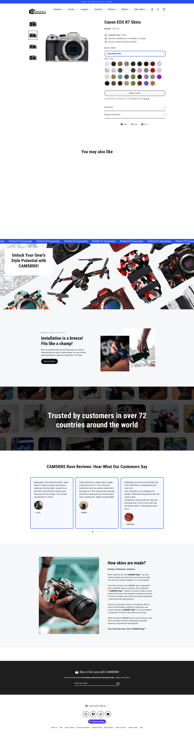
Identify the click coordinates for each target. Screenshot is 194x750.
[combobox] (135, 53)
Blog (141, 727)
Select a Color (109, 59)
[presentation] (57, 213)
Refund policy (108, 727)
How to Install (49, 361)
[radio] (107, 64)
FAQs (61, 727)
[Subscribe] (117, 683)
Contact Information (83, 727)
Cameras (57, 9)
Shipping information (112, 114)
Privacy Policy (133, 727)
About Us (54, 727)
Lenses (71, 9)
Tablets (124, 9)
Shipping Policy (97, 727)
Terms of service (120, 727)
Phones (111, 9)
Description (108, 107)
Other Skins (139, 9)
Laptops (85, 9)
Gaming (98, 9)
